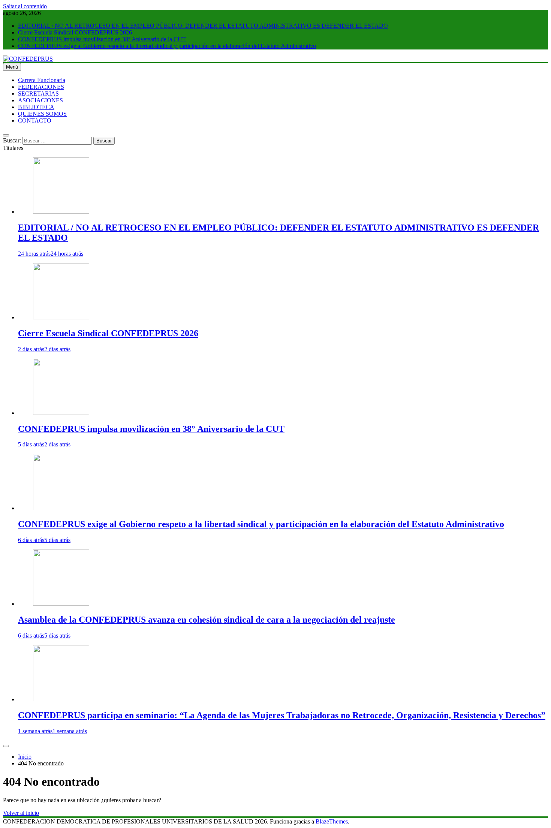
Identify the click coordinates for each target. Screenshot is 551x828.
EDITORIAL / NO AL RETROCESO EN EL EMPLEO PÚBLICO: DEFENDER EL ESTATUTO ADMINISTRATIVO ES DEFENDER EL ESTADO (203, 25)
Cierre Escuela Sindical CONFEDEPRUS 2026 (75, 32)
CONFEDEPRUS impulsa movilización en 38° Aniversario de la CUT (102, 39)
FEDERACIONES (41, 87)
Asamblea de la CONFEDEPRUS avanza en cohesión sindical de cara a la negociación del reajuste (206, 619)
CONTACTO (34, 120)
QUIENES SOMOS (42, 114)
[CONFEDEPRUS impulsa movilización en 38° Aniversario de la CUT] (61, 413)
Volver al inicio (21, 813)
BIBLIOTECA (36, 107)
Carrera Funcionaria (41, 80)
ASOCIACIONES (40, 100)
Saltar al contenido (25, 6)
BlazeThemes (332, 821)
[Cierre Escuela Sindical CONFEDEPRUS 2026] (61, 317)
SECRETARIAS (38, 93)
